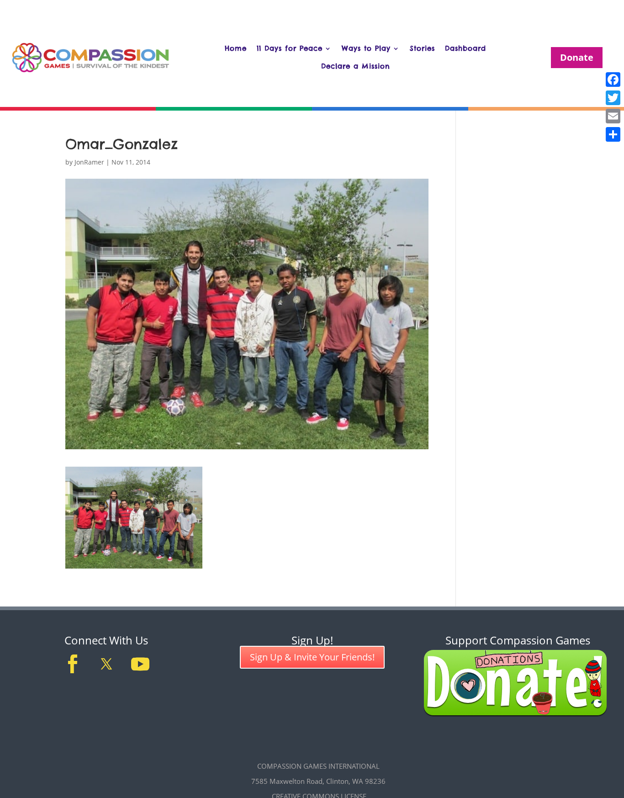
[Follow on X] (106, 664)
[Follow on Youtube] (140, 664)
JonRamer (89, 162)
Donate (576, 57)
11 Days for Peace (290, 48)
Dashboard (465, 48)
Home (236, 48)
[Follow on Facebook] (72, 664)
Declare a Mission (355, 66)
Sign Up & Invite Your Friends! (312, 657)
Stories (422, 48)
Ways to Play (366, 48)
